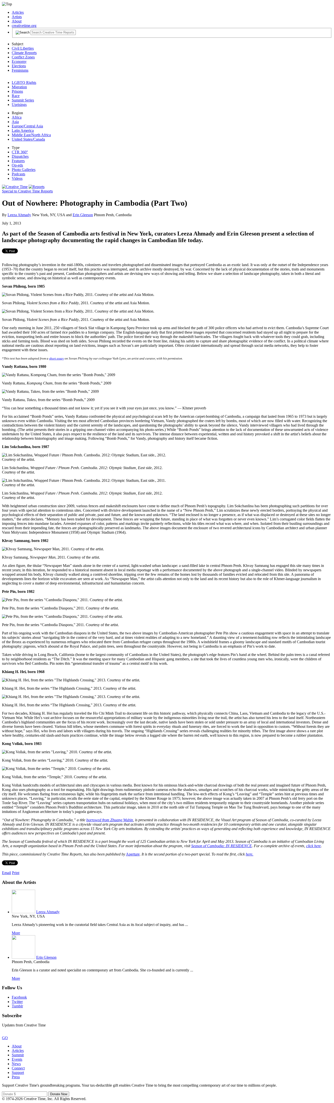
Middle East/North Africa (31, 135)
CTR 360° (20, 152)
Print (15, 873)
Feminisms (20, 70)
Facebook (19, 997)
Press (16, 1077)
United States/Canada (28, 139)
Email (6, 873)
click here (313, 846)
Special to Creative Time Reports (27, 191)
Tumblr (17, 1006)
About (17, 21)
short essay (56, 358)
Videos (17, 178)
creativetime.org (24, 25)
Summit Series (23, 100)
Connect (18, 1068)
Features (18, 161)
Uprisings (19, 104)
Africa (17, 117)
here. (249, 854)
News (16, 1064)
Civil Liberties (23, 48)
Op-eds (17, 165)
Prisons (17, 91)
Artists (17, 17)
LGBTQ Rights (24, 82)
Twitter (17, 1002)
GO (5, 1038)
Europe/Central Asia (27, 126)
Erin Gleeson (83, 215)
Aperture (133, 854)
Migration (19, 87)
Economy (19, 61)
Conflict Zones (23, 57)
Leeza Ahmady (19, 215)
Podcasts (18, 174)
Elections (19, 66)
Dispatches (20, 156)
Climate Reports (24, 53)
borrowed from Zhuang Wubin (109, 820)
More (16, 933)
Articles (18, 12)
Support (18, 1072)
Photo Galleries (23, 170)
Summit (18, 1055)
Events (17, 1059)
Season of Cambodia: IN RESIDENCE (221, 846)
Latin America (23, 130)
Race (16, 96)
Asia (15, 122)
